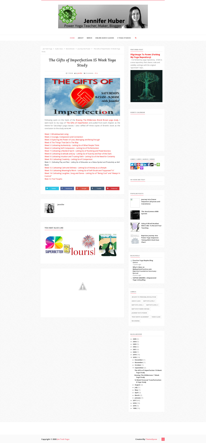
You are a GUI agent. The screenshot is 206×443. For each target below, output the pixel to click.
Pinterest (114, 188)
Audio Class (136, 301)
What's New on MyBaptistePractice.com (142, 268)
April (137, 393)
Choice (135, 262)
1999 (135, 408)
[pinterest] (138, 164)
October (138, 365)
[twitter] (132, 164)
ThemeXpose (151, 439)
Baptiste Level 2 (137, 305)
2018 (135, 357)
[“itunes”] (141, 167)
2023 (135, 344)
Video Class (156, 317)
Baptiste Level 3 (152, 305)
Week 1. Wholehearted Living (56, 134)
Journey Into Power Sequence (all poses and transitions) (150, 201)
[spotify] (158, 164)
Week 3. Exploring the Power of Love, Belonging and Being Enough (72, 140)
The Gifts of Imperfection (77, 123)
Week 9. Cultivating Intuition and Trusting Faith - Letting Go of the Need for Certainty (80, 156)
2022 (135, 347)
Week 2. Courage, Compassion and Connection (64, 137)
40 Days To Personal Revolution (144, 297)
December (139, 360)
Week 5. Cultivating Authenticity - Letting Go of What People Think (72, 145)
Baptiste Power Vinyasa (140, 309)
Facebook (69, 188)
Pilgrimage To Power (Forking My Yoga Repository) (145, 55)
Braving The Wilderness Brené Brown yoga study (97, 120)
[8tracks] (135, 167)
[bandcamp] (151, 164)
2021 (135, 349)
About (81, 38)
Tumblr (99, 188)
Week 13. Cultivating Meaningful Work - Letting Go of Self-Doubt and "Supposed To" (79, 170)
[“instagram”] (135, 164)
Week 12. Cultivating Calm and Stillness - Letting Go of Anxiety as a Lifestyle (75, 168)
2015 (135, 406)
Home (72, 38)
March (137, 395)
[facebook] (148, 164)
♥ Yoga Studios (124, 38)
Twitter (54, 188)
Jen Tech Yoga (63, 439)
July (136, 387)
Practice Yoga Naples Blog (143, 260)
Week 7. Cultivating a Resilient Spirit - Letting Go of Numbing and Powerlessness (78, 151)
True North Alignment (140, 317)
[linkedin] (145, 164)
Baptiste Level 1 (149, 301)
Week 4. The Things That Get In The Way (61, 142)
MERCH (89, 38)
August (138, 385)
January (138, 398)
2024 (135, 342)
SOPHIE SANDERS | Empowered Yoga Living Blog (144, 279)
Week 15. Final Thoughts (53, 179)
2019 (135, 355)
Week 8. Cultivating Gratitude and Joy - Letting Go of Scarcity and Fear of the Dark (78, 154)
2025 (135, 339)
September (139, 368)
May (136, 390)
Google (84, 188)
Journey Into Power (139, 313)
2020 (135, 352)
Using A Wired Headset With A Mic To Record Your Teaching (151, 226)
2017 (135, 400)
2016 (135, 403)
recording (136, 321)
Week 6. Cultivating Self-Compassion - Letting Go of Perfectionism (72, 148)
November (139, 362)
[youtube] (132, 167)
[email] (141, 164)
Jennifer (61, 204)
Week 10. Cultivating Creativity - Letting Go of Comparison (68, 159)
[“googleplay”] (138, 167)
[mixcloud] (155, 164)
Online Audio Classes (104, 38)
